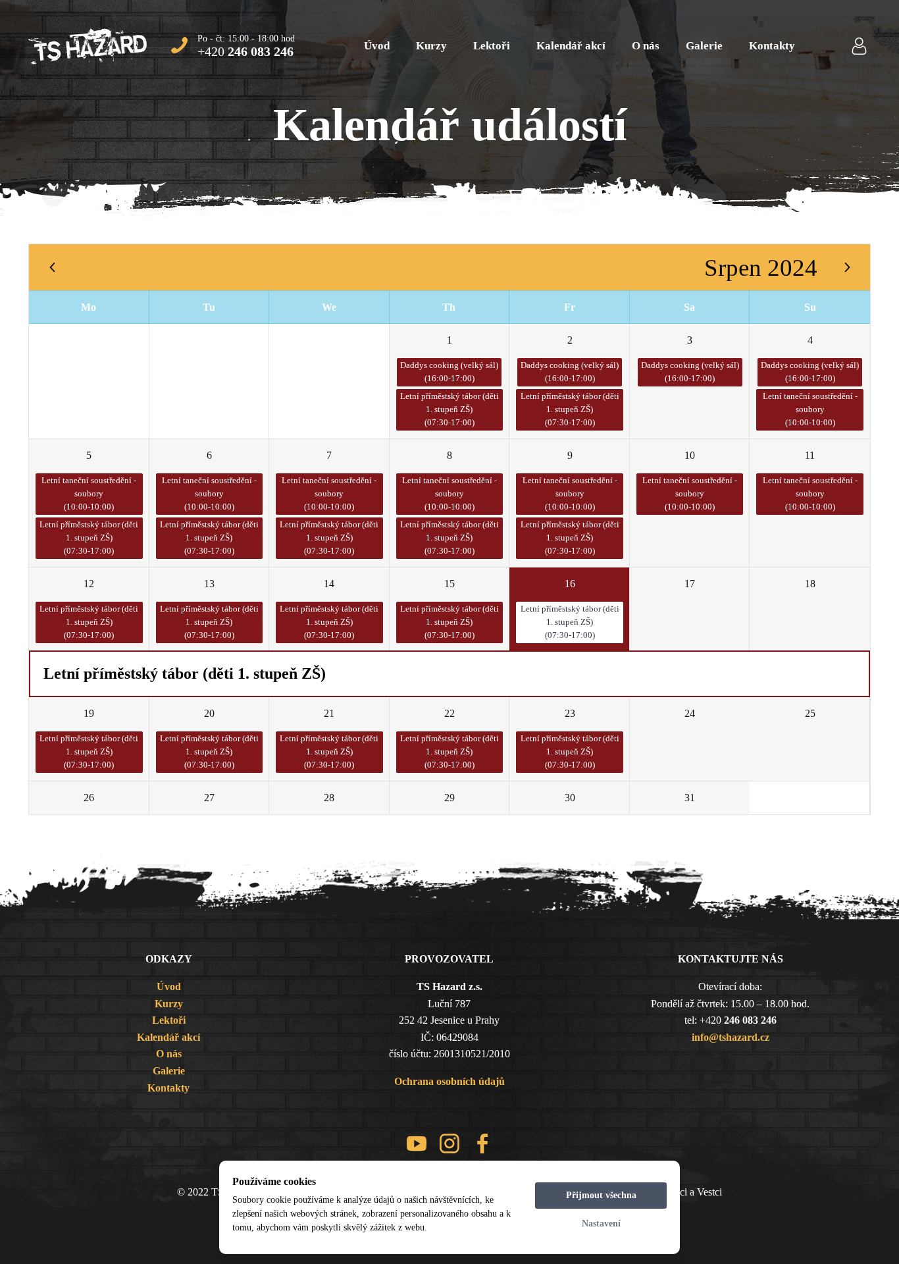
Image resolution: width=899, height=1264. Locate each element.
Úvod (377, 46)
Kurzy (431, 46)
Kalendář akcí (570, 46)
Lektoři (491, 46)
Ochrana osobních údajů (449, 1081)
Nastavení (601, 1223)
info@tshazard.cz (730, 1037)
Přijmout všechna (601, 1195)
